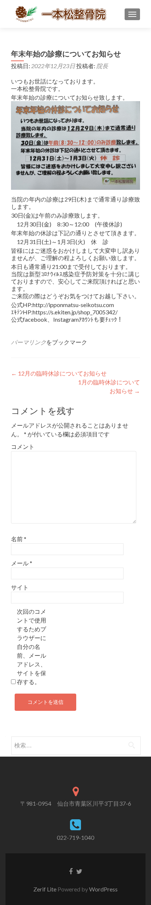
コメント (22, 446)
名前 (18, 538)
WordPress (103, 889)
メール (21, 562)
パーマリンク (28, 342)
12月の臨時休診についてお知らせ (59, 373)
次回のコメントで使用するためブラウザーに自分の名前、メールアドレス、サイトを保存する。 (31, 646)
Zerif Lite (45, 889)
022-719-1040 (75, 837)
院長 (102, 65)
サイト (20, 587)
